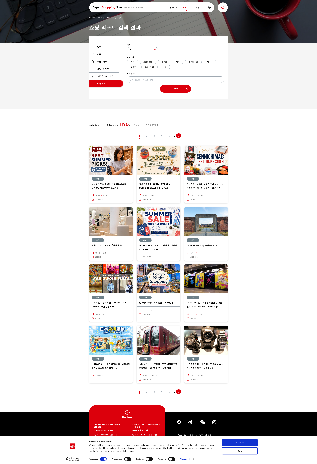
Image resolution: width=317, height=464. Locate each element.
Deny (240, 451)
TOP (93, 18)
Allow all (240, 443)
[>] (178, 135)
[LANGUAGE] (209, 7)
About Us (182, 435)
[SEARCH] (223, 7)
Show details (185, 459)
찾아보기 (101, 18)
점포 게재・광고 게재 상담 (200, 435)
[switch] (127, 459)
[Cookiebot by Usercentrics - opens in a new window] (72, 459)
